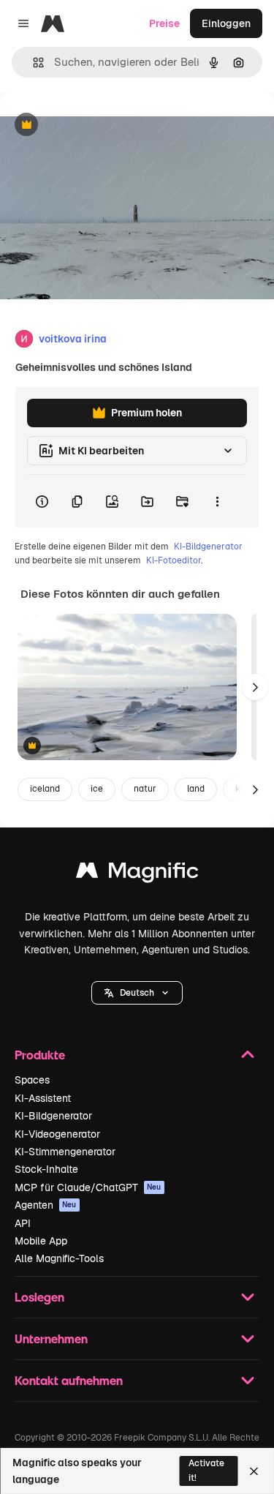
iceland (45, 789)
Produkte (40, 1054)
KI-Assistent (43, 1098)
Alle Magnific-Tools (59, 1258)
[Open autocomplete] (32, 62)
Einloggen (226, 23)
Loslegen (39, 1297)
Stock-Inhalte (46, 1169)
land (196, 789)
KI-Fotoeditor (173, 560)
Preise (164, 23)
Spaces (32, 1079)
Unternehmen (51, 1338)
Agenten (46, 1205)
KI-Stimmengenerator (65, 1151)
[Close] (254, 1471)
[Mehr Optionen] (217, 501)
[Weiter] (255, 687)
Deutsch (137, 993)
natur (145, 789)
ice (97, 789)
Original (93, 125)
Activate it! (206, 1470)
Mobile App (41, 1240)
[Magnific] (137, 874)
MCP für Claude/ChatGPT (88, 1187)
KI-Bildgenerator (208, 546)
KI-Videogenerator (57, 1134)
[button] (137, 993)
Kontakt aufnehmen (69, 1380)
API (23, 1223)
